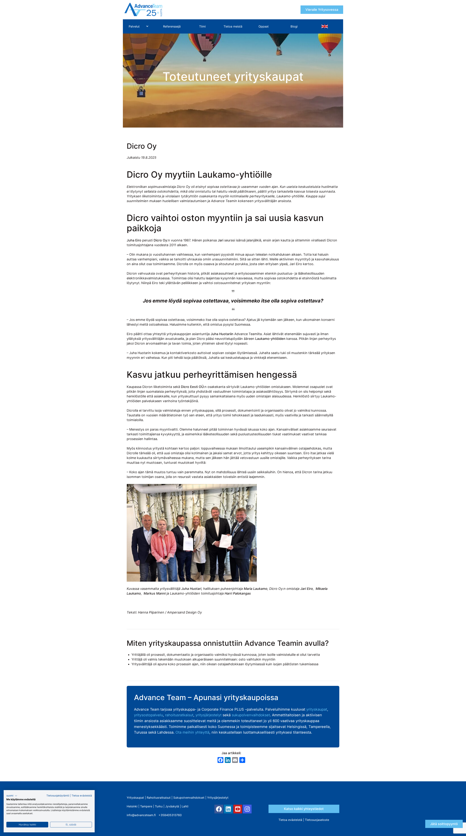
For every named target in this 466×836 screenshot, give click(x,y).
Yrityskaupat (135, 797)
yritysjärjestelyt (209, 715)
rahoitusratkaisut (179, 715)
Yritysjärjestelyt (217, 797)
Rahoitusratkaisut (159, 797)
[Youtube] (237, 809)
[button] (11, 796)
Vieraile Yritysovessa (321, 9)
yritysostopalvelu (148, 715)
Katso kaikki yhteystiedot (304, 809)
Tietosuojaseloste (317, 820)
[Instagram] (247, 809)
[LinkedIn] (228, 809)
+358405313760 (170, 815)
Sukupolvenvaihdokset (188, 797)
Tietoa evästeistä (290, 820)
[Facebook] (218, 809)
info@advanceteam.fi (141, 815)
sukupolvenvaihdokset (251, 715)
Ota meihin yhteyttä (192, 732)
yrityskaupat (316, 709)
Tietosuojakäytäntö (57, 795)
